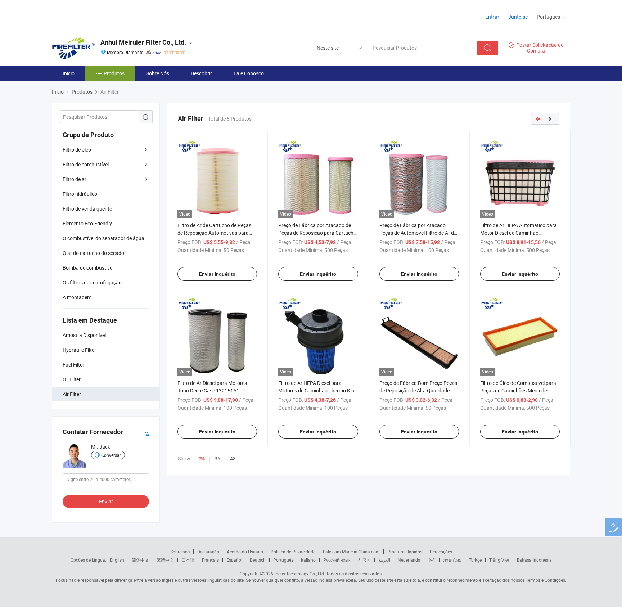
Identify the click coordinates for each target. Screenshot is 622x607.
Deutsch (258, 560)
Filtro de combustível (86, 164)
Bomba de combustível (88, 267)
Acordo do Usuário (245, 551)
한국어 (364, 560)
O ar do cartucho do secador (94, 252)
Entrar (492, 16)
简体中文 (140, 560)
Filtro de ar (74, 179)
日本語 (187, 560)
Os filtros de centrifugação (92, 282)
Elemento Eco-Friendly (87, 223)
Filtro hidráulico (80, 193)
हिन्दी (432, 560)
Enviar (106, 501)
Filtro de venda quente (87, 208)
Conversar (111, 455)
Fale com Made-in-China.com (351, 551)
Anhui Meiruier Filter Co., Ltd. (143, 42)
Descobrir (201, 73)
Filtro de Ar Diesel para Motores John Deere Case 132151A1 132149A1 (212, 390)
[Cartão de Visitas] (146, 432)
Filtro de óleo (77, 149)
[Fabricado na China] (98, 14)
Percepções (441, 551)
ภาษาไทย (452, 560)
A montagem (77, 297)
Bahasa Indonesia (534, 560)
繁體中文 (165, 560)
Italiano (308, 560)
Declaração (208, 551)
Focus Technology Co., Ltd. (299, 573)
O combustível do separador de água (103, 238)
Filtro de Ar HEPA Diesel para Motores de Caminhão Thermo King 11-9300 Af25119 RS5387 (317, 390)
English (117, 560)
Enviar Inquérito (217, 274)
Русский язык (336, 560)
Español (234, 560)
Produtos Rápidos (404, 551)
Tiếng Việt (499, 560)
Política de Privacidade (293, 551)
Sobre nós (180, 551)
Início (69, 73)
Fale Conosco (249, 73)
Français (210, 560)
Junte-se (518, 16)
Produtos (114, 73)
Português (283, 560)
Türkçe (475, 560)
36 (217, 458)
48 (233, 458)
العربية (384, 560)
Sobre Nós (157, 73)
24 (202, 459)
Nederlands (409, 560)
